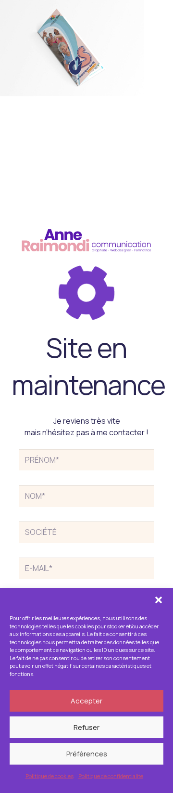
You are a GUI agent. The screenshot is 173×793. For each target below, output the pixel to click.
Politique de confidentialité (110, 776)
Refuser (86, 727)
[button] (158, 600)
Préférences (86, 754)
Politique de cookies (49, 776)
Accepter (86, 701)
